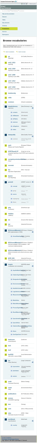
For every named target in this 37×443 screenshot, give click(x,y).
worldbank (11, 419)
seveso (10, 398)
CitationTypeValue (17, 274)
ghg (9, 207)
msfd (9, 381)
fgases (10, 176)
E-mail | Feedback (6, 437)
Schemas (4, 25)
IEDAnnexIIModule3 (14, 242)
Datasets (4, 16)
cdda (9, 97)
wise (9, 413)
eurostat (11, 165)
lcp (9, 360)
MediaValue (16, 300)
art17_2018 (11, 87)
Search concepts (22, 51)
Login (24, 3)
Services (4, 31)
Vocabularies (5, 28)
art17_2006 (11, 75)
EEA (9, 1)
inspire (10, 264)
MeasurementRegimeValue (17, 294)
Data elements (5, 22)
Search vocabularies (10, 51)
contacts (15, 112)
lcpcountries (16, 366)
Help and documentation (8, 13)
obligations (16, 126)
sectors (15, 376)
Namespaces (5, 34)
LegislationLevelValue (17, 291)
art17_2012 (11, 81)
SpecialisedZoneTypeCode (17, 318)
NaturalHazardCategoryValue (17, 303)
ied (9, 224)
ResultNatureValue (17, 312)
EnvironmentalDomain (17, 283)
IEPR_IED (11, 258)
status (14, 129)
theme (14, 331)
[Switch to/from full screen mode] (27, 4)
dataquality (11, 134)
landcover (11, 339)
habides (10, 213)
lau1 (9, 345)
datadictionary (13, 106)
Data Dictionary (14, 10)
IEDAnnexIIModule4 (14, 250)
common (11, 102)
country (15, 425)
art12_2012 (11, 62)
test (9, 404)
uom (9, 408)
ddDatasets (16, 115)
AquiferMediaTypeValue (17, 270)
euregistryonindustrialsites (14, 159)
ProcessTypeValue (17, 307)
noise (10, 387)
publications (12, 394)
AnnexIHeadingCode (17, 236)
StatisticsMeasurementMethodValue (17, 326)
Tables (4, 19)
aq (9, 56)
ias (9, 220)
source (15, 194)
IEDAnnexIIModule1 (14, 230)
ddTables (15, 119)
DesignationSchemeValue (17, 279)
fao (9, 170)
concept (15, 186)
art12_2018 (11, 68)
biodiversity (12, 93)
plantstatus (16, 370)
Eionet (8, 10)
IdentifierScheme (17, 288)
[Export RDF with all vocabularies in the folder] (32, 108)
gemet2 (10, 182)
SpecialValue (16, 322)
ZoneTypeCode (17, 334)
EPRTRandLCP (13, 151)
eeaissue (15, 122)
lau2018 (10, 354)
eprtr (9, 145)
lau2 (9, 350)
